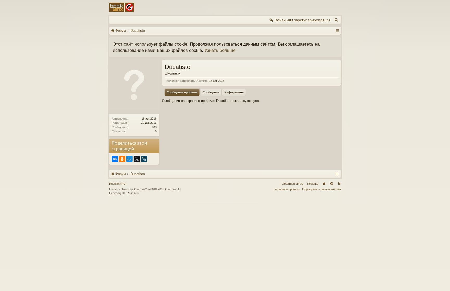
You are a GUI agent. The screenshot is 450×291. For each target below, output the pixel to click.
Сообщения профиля (182, 92)
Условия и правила (286, 189)
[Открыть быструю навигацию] (337, 30)
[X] (137, 159)
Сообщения (211, 92)
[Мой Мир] (129, 159)
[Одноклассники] (122, 159)
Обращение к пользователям (321, 189)
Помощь (312, 183)
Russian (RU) (118, 183)
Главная (324, 183)
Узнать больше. (220, 50)
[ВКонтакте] (115, 159)
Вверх (331, 183)
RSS (339, 183)
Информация (233, 92)
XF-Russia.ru (130, 193)
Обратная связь (292, 183)
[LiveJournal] (144, 159)
